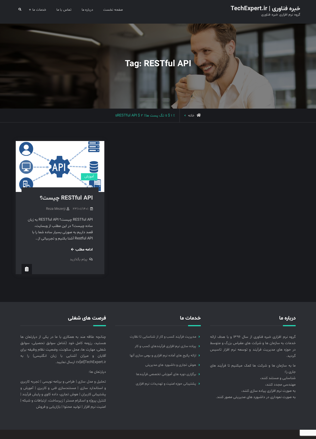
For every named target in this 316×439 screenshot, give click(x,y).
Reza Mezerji (56, 209)
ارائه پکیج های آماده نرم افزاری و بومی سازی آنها (163, 355)
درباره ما (87, 9)
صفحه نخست (113, 9)
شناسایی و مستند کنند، (278, 378)
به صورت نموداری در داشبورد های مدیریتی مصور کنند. (256, 397)
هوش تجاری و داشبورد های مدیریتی (170, 365)
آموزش (89, 176)
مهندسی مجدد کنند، (280, 384)
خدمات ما (39, 9)
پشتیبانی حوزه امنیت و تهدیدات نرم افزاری (166, 383)
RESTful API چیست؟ (66, 198)
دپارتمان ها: (97, 371)
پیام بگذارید (78, 259)
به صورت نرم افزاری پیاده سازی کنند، (268, 390)
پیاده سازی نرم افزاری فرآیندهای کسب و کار (165, 346)
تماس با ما (63, 9)
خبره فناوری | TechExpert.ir (265, 9)
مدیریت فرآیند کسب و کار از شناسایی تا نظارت (163, 336)
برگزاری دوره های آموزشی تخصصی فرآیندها (166, 374)
